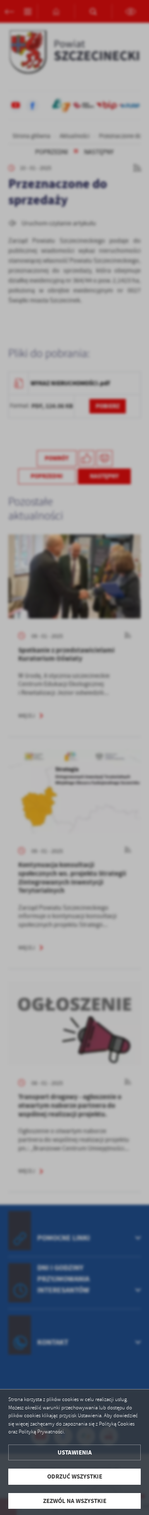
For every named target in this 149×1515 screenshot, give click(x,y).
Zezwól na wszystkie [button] (74, 1501)
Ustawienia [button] (75, 1452)
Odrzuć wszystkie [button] (74, 1476)
